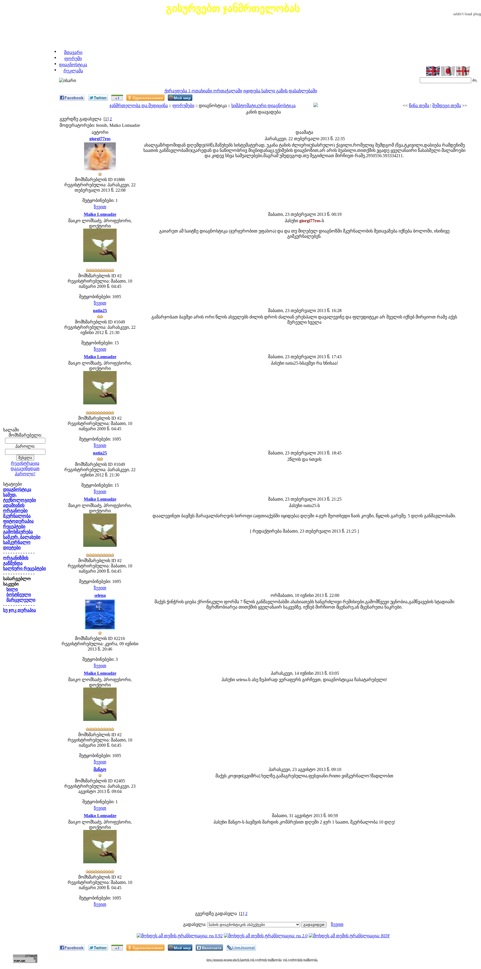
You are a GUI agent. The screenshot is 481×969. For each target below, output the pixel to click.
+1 (117, 98)
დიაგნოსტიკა (73, 64)
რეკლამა (73, 70)
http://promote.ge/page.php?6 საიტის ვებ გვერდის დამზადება (244, 959)
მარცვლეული (20, 599)
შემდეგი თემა (446, 105)
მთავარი (73, 52)
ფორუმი (73, 58)
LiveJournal (243, 947)
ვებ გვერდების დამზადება (300, 959)
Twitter (100, 97)
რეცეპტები (14, 526)
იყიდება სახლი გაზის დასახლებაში (280, 90)
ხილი (12, 589)
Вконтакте (212, 947)
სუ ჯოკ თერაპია (19, 610)
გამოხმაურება (18, 531)
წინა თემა (419, 105)
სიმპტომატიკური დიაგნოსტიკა (263, 105)
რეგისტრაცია (25, 463)
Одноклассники (147, 97)
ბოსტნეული (18, 594)
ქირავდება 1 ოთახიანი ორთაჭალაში (203, 90)
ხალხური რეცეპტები (24, 568)
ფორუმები (183, 105)
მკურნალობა (17, 515)
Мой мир (182, 97)
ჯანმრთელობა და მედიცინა (138, 105)
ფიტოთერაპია (18, 521)
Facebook (74, 97)
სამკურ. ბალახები (21, 537)
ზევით (100, 206)
